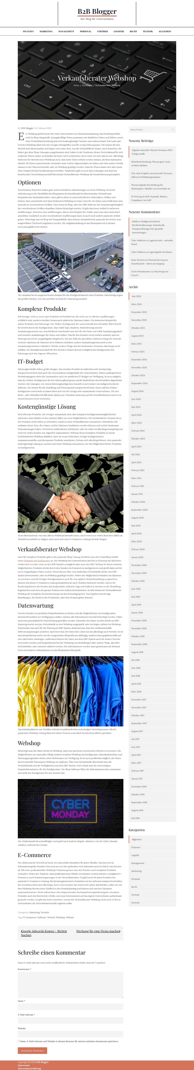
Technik (148, 31)
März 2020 (136, 541)
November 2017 (138, 707)
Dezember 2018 (138, 620)
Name (21, 1001)
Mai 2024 (135, 407)
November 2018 (138, 628)
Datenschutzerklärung (29, 1068)
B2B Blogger (97, 11)
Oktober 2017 (137, 715)
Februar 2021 (137, 486)
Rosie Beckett (138, 260)
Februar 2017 (137, 770)
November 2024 (139, 367)
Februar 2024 (138, 430)
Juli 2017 (135, 739)
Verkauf (51, 917)
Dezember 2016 (138, 786)
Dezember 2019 (138, 565)
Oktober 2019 (138, 581)
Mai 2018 (135, 675)
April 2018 (136, 683)
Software (42, 917)
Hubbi (135, 221)
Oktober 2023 (138, 438)
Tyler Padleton (138, 240)
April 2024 (136, 415)
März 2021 (136, 478)
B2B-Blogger (27, 128)
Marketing (46, 31)
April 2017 (136, 755)
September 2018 (139, 644)
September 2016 (139, 802)
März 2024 (136, 422)
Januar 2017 (137, 778)
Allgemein (164, 31)
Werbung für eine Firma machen (98, 931)
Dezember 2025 (139, 312)
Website (70, 917)
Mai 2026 (136, 296)
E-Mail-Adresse (26, 1014)
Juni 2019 (135, 589)
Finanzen (28, 31)
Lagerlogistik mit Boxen (160, 252)
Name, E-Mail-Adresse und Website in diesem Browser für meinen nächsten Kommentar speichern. (69, 1041)
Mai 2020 (136, 525)
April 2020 (136, 533)
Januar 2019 (137, 612)
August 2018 (137, 652)
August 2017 (137, 731)
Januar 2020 (137, 557)
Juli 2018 (135, 660)
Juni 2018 (135, 668)
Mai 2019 (135, 596)
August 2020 (137, 517)
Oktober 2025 (138, 328)
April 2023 (136, 446)
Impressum (24, 1065)
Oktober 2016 (138, 794)
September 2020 (139, 509)
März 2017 (136, 762)
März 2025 (136, 343)
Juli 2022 (135, 454)
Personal (85, 31)
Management (66, 31)
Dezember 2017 (138, 699)
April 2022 (136, 462)
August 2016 (137, 810)
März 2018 (136, 691)
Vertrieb (102, 31)
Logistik (119, 31)
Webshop (60, 917)
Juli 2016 (135, 818)
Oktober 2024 (138, 375)
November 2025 (139, 320)
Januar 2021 (137, 494)
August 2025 (137, 335)
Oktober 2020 (138, 502)
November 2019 (138, 573)
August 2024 (137, 391)
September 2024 (139, 383)
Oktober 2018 (138, 636)
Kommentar (24, 969)
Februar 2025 (138, 351)
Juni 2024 (136, 399)
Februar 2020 (138, 549)
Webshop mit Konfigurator (37, 560)
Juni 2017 (135, 747)
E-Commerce (30, 917)
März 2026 (136, 304)
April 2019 (136, 604)
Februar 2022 (138, 470)
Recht (133, 31)
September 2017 (139, 723)
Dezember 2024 (139, 359)
